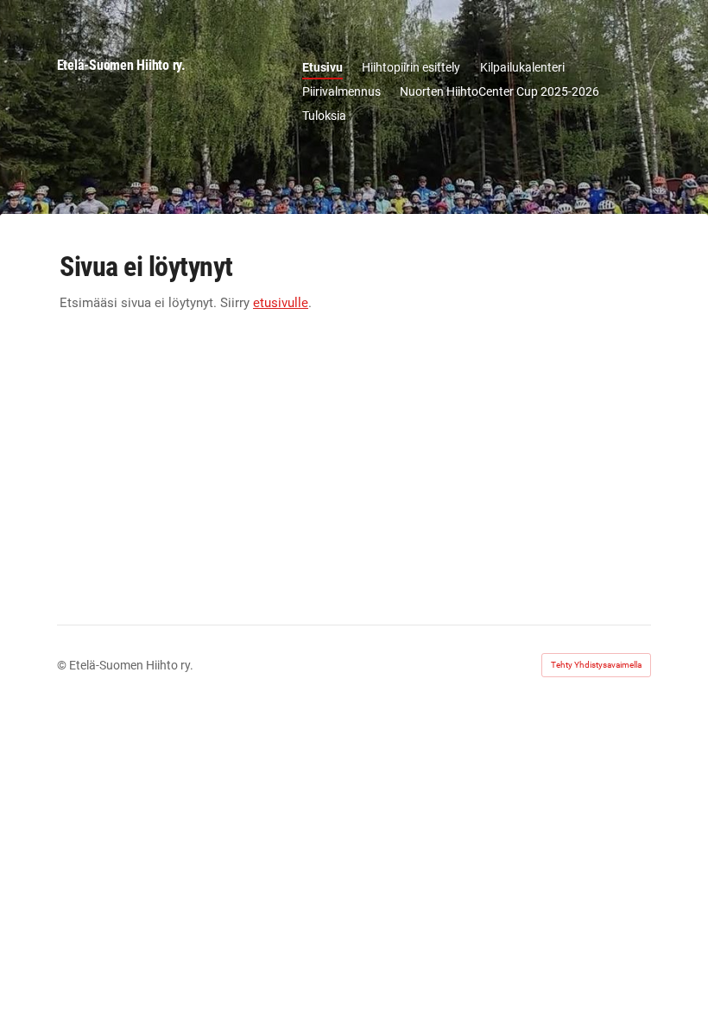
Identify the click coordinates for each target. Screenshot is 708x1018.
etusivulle (280, 303)
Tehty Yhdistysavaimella (596, 664)
